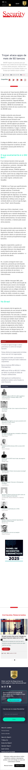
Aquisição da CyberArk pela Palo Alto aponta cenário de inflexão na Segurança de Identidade (13, 495)
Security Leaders (6, 727)
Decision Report (6, 746)
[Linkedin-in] (2, 686)
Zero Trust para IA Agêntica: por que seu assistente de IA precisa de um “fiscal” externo (14, 421)
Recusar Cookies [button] (8, 765)
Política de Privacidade (8, 752)
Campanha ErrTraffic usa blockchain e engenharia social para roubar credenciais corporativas (13, 360)
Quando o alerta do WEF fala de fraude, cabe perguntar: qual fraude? (13, 459)
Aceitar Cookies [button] (19, 765)
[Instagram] (5, 686)
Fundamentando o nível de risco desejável (10, 532)
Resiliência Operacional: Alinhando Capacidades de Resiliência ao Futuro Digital (12, 520)
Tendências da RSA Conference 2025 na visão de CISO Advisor (13, 446)
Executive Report (6, 743)
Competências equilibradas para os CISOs (10, 509)
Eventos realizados (5, 733)
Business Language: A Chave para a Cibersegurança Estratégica (12, 482)
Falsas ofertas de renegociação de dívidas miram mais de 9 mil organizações (13, 353)
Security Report (6, 737)
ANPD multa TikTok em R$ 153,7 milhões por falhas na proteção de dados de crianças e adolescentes (13, 372)
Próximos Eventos (5, 730)
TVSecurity (4, 740)
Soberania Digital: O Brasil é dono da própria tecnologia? (14, 471)
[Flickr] (10, 686)
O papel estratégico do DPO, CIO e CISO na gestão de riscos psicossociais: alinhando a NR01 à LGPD (13, 396)
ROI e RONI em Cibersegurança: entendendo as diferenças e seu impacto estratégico (14, 434)
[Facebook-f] (7, 686)
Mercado (23, 74)
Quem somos (5, 749)
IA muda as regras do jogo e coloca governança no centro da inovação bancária (11, 347)
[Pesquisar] (10, 5)
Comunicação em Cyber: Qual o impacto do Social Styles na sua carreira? (14, 409)
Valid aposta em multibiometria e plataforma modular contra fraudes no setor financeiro (12, 380)
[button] (4, 2)
